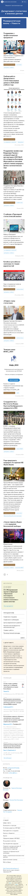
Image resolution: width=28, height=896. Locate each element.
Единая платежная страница (10, 859)
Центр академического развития (13, 623)
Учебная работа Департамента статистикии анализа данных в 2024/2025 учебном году (11, 80)
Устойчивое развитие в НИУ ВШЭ (11, 828)
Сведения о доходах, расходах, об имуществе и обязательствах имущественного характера (12, 847)
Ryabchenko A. (12, 750)
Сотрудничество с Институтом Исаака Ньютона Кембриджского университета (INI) (13, 405)
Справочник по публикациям (11, 620)
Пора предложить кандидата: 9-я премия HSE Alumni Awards (13, 462)
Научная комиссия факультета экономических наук (12, 626)
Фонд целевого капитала (9, 841)
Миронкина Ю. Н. (8, 724)
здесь (10, 883)
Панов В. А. (6, 691)
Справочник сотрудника (10, 617)
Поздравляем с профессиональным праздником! (11, 35)
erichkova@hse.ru (13, 773)
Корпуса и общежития (8, 833)
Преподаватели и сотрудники (10, 830)
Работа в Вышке (7, 862)
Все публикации (7, 758)
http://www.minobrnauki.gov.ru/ (11, 868)
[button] (25, 623)
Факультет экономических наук (14, 5)
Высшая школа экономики (10, 1)
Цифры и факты (7, 823)
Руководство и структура (9, 825)
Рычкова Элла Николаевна (16, 800)
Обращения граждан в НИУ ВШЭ (11, 838)
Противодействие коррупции (10, 843)
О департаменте (9, 642)
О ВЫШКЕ (6, 820)
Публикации (7, 678)
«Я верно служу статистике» (9, 302)
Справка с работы (9, 630)
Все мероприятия (8, 606)
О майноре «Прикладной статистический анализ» (13, 215)
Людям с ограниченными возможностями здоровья (13, 856)
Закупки (5, 835)
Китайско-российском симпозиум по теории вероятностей (12, 264)
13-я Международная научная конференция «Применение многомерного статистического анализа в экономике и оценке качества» (11, 596)
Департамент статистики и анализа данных (14, 12)
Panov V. (6, 750)
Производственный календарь (12, 633)
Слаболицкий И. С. (8, 707)
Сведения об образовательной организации (11, 852)
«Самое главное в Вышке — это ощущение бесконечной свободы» (13, 524)
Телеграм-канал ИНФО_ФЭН (9, 350)
